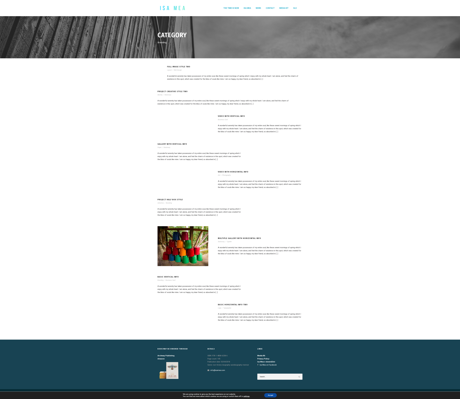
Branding (169, 203)
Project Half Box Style (170, 199)
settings (246, 396)
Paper (159, 147)
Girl (219, 175)
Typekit (229, 241)
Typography (227, 308)
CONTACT (270, 8)
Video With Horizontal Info (233, 172)
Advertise (161, 203)
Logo (219, 308)
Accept (270, 395)
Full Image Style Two (178, 67)
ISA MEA (247, 8)
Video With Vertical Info (231, 116)
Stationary (167, 95)
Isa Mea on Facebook (268, 365)
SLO (295, 8)
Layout (169, 70)
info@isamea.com (217, 370)
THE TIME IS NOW (231, 8)
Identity (160, 95)
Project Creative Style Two (173, 91)
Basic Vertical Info (168, 277)
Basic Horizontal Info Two (233, 304)
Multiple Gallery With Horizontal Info (239, 238)
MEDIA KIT (283, 8)
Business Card (223, 119)
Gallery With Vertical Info (172, 144)
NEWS (258, 8)
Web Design (178, 70)
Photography (226, 175)
